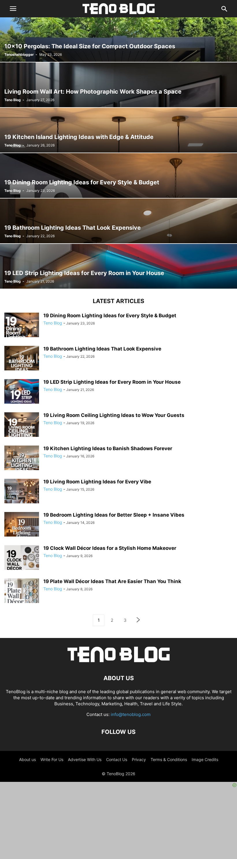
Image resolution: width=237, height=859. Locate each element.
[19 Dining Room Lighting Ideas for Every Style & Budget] (118, 175)
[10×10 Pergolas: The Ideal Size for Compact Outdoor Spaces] (118, 39)
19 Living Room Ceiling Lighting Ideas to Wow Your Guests (113, 415)
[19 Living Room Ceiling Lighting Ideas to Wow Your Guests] (21, 429)
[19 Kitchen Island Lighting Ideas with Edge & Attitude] (118, 130)
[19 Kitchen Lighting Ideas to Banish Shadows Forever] (21, 463)
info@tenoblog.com (131, 714)
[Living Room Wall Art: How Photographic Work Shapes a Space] (118, 84)
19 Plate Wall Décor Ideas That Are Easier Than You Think (112, 581)
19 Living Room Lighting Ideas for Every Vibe (97, 482)
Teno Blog (12, 100)
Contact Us (116, 759)
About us (27, 759)
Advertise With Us (84, 759)
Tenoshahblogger (19, 54)
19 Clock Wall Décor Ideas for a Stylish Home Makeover (109, 548)
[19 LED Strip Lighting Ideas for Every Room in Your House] (118, 266)
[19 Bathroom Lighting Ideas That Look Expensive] (118, 220)
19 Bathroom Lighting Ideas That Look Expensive (102, 349)
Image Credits (205, 759)
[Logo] (118, 660)
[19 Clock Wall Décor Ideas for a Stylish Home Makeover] (21, 562)
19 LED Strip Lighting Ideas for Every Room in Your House (112, 382)
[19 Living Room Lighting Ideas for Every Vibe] (21, 496)
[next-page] (138, 620)
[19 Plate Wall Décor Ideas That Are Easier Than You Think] (21, 595)
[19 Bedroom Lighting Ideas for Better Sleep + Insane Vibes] (21, 529)
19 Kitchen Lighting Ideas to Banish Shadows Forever (107, 448)
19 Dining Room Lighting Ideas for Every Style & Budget (109, 315)
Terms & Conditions (169, 759)
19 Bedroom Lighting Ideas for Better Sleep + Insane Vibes (113, 515)
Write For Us (51, 759)
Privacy (139, 759)
